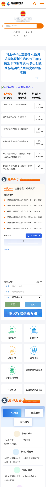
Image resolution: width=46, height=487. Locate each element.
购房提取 (27, 440)
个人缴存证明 (9, 440)
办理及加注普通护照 (12, 458)
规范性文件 (8, 282)
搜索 (40, 26)
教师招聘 (17, 32)
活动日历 (30, 188)
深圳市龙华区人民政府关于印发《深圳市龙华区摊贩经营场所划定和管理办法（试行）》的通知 (24, 205)
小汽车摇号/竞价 (29, 476)
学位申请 (29, 32)
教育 (25, 36)
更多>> (38, 78)
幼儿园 (16, 36)
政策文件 (8, 188)
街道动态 (22, 97)
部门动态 (8, 97)
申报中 (6, 249)
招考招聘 (36, 93)
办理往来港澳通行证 (31, 458)
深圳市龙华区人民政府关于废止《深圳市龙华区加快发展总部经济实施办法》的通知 (24, 211)
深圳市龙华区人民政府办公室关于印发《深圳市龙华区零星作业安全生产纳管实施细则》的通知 (24, 200)
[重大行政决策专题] (23, 313)
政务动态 (8, 93)
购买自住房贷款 (10, 444)
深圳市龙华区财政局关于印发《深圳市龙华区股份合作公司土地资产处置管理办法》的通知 (24, 217)
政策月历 (7, 236)
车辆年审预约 (9, 480)
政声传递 (36, 97)
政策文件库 (8, 195)
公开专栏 (19, 188)
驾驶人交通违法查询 (12, 476)
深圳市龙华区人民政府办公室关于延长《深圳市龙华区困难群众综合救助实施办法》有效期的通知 (24, 228)
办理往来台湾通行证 (12, 462)
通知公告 (22, 93)
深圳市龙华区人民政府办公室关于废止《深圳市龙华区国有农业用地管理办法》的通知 (24, 223)
